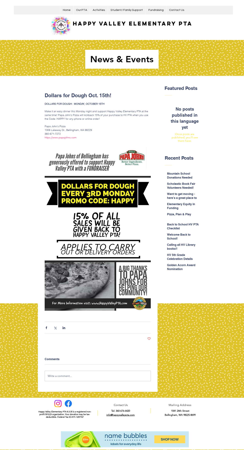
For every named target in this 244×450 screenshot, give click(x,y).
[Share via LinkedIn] (64, 327)
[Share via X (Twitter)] (55, 327)
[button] (81, 10)
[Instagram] (58, 403)
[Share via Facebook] (46, 327)
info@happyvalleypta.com (120, 414)
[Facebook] (68, 403)
